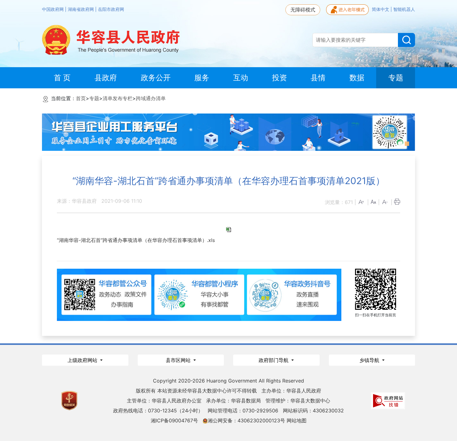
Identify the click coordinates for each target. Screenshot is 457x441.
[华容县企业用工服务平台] (228, 131)
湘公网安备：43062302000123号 (246, 420)
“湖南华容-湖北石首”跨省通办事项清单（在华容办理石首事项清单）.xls (136, 240)
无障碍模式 (302, 10)
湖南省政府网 (81, 9)
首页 (81, 98)
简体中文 (381, 9)
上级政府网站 (83, 360)
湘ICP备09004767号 (174, 420)
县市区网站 (179, 360)
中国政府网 (53, 9)
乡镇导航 (370, 360)
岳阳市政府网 (111, 9)
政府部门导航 (274, 360)
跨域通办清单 (151, 98)
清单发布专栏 (117, 98)
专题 (94, 98)
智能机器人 (404, 9)
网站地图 (297, 420)
